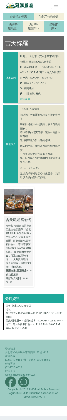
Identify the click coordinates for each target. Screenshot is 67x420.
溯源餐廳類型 (33, 26)
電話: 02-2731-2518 (35, 83)
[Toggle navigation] (56, 5)
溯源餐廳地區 (13, 26)
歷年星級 (25, 99)
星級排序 (53, 26)
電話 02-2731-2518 (17, 328)
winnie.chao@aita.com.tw (20, 374)
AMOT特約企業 (49, 16)
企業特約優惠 (18, 16)
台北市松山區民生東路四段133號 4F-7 (26, 352)
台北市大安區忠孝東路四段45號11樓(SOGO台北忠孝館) (34, 314)
